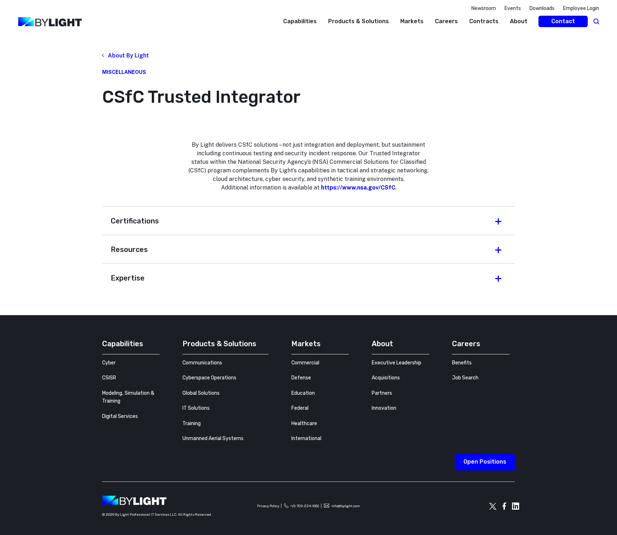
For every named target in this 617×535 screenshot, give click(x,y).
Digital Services (120, 416)
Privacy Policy (268, 506)
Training (191, 423)
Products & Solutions (358, 21)
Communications (202, 363)
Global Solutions (201, 393)
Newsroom (483, 8)
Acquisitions (386, 378)
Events (513, 8)
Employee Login (581, 8)
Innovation (384, 408)
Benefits (462, 363)
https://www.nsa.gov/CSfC (358, 187)
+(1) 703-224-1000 (304, 506)
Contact (563, 21)
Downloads (542, 8)
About (518, 21)
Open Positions (484, 461)
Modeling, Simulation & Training (128, 397)
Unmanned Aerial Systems (213, 438)
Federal (299, 408)
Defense (301, 378)
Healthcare (304, 423)
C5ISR (109, 378)
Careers (446, 21)
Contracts (483, 21)
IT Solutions (196, 408)
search (596, 21)
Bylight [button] (11, 38)
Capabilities (300, 21)
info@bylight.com (345, 506)
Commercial (305, 363)
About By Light (128, 55)
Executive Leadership (396, 363)
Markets (411, 21)
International (306, 438)
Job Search (465, 378)
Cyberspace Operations (209, 378)
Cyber (109, 363)
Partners (382, 393)
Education (303, 393)
